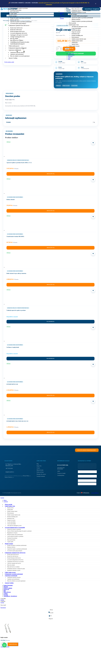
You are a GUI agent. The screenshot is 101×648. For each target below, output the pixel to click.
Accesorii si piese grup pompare (18, 23)
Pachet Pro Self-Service (16, 29)
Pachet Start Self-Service (16, 27)
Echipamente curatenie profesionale (17, 48)
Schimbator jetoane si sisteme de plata (19, 42)
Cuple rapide (13, 13)
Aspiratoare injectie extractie (17, 52)
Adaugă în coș (13, 644)
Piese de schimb (14, 38)
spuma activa (71, 53)
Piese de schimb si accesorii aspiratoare (20, 56)
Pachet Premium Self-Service (17, 31)
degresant (70, 56)
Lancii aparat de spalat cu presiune (19, 8)
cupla (69, 57)
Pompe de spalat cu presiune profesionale (20, 18)
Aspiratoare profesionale (15, 50)
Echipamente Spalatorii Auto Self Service (19, 25)
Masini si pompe (13, 15)
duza (69, 59)
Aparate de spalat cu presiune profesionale (20, 21)
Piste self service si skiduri (16, 40)
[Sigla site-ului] (9, 10)
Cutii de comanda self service (17, 36)
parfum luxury (71, 55)
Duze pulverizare (14, 12)
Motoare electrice (14, 20)
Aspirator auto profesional (16, 54)
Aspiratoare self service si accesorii (18, 35)
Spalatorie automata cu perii (17, 43)
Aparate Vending (13, 58)
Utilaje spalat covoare (14, 46)
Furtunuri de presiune (15, 10)
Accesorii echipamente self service (18, 33)
